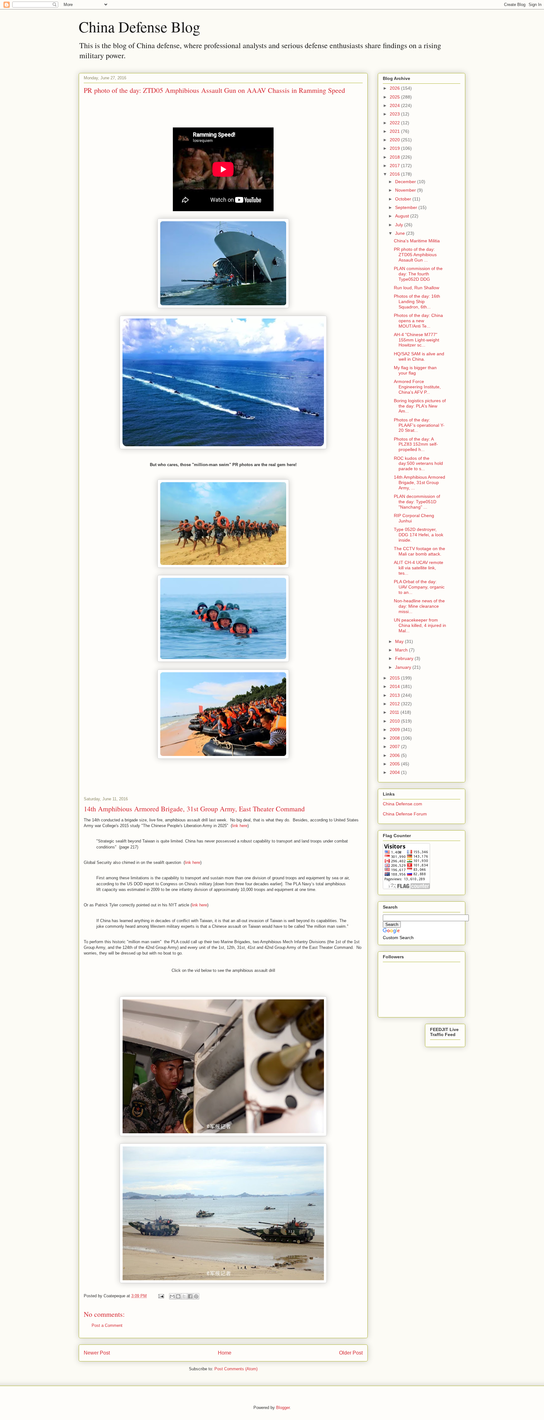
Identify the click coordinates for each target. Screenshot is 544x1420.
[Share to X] (184, 1296)
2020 (395, 139)
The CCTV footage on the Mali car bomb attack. (419, 551)
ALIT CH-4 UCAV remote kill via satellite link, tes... (418, 568)
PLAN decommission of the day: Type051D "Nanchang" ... (417, 502)
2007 (395, 746)
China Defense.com (402, 803)
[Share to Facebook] (190, 1296)
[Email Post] (160, 1295)
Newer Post (97, 1352)
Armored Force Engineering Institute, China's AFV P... (417, 387)
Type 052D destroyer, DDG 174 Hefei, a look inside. (418, 535)
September (406, 207)
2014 (395, 686)
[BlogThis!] (178, 1296)
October (403, 198)
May (400, 641)
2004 (395, 772)
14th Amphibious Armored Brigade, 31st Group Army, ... (419, 482)
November (406, 190)
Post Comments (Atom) (236, 1368)
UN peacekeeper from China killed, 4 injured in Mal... (420, 625)
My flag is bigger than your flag (415, 370)
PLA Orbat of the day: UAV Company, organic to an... (419, 587)
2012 (395, 703)
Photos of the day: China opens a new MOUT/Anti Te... (418, 321)
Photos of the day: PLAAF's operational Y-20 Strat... (419, 425)
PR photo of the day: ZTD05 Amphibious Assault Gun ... (415, 254)
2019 (395, 148)
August (402, 215)
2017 (395, 165)
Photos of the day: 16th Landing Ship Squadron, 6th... (417, 301)
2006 (395, 755)
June (400, 233)
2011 (395, 712)
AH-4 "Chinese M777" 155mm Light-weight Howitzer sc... (416, 340)
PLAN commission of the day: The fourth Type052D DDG (418, 274)
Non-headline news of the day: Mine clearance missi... (419, 606)
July (399, 224)
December (406, 181)
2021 (395, 131)
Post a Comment (107, 1325)
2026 (395, 88)
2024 (395, 105)
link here (239, 825)
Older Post (351, 1352)
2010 (395, 721)
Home (224, 1352)
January (403, 667)
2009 (395, 729)
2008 (395, 738)
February (405, 658)
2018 (395, 157)
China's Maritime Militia (417, 240)
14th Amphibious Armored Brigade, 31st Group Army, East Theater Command (194, 808)
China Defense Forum (405, 813)
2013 (395, 695)
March (402, 649)
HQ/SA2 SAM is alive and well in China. (419, 356)
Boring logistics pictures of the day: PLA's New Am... (420, 406)
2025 (395, 96)
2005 (395, 763)
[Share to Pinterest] (196, 1296)
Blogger (283, 1407)
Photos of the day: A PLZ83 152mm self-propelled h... (416, 444)
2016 (395, 174)
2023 (395, 113)
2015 (395, 677)
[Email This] (172, 1296)
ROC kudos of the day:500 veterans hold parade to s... (418, 463)
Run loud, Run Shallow (416, 287)
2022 (395, 122)
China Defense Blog (139, 26)
